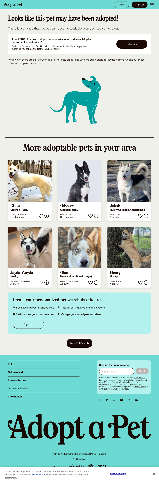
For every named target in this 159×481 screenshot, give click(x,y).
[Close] (154, 473)
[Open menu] (152, 5)
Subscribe (132, 44)
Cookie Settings (79, 459)
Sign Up (139, 4)
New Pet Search (79, 343)
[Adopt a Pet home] (13, 5)
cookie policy (38, 475)
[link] (30, 190)
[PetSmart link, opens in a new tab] (76, 466)
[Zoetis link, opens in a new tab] (101, 466)
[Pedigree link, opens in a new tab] (90, 466)
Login (121, 4)
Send (142, 371)
